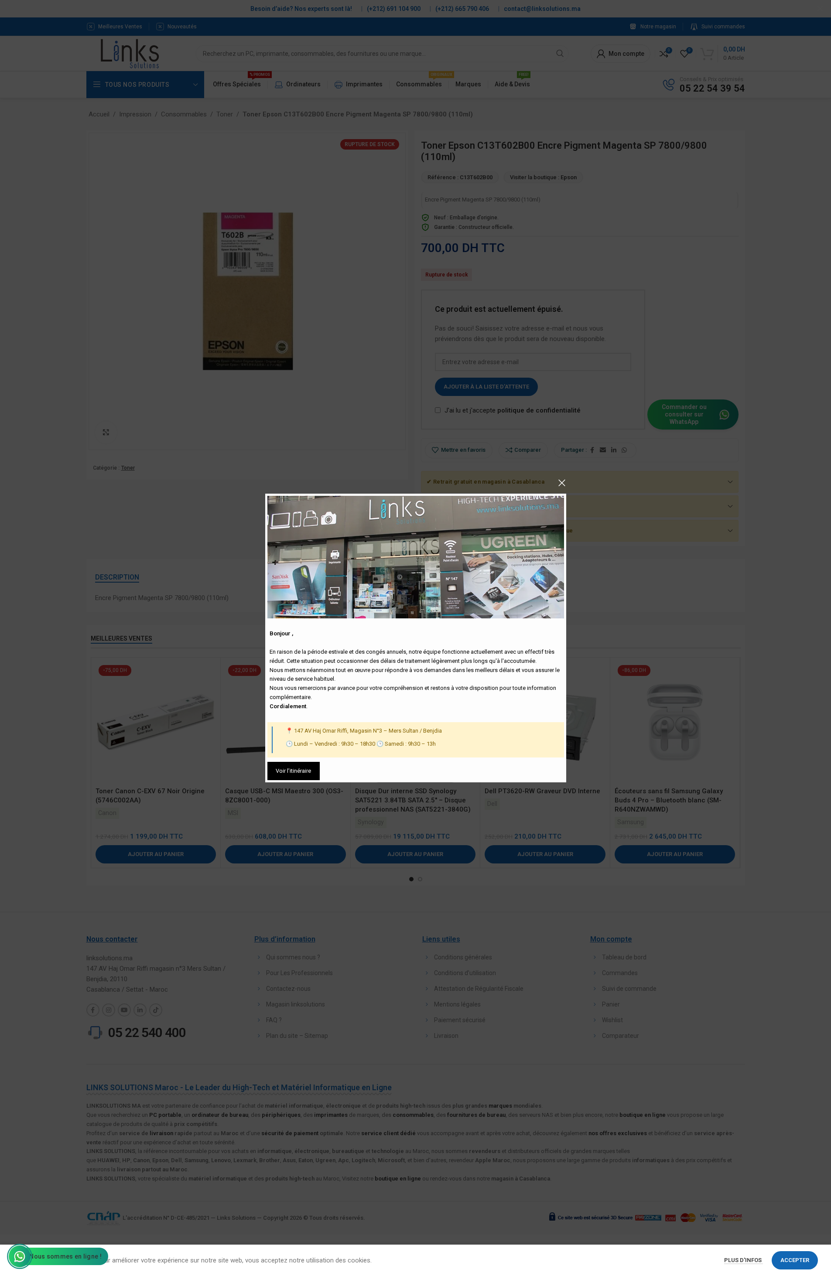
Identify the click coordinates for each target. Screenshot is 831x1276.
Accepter (794, 1260)
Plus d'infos (743, 1260)
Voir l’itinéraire (293, 771)
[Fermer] (562, 483)
